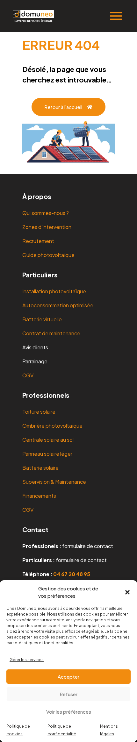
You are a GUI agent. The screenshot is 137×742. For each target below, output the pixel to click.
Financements (39, 495)
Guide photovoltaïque (48, 255)
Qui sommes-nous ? (45, 213)
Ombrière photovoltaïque (52, 425)
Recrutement (38, 241)
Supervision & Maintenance (54, 481)
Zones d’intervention (46, 227)
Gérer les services (27, 659)
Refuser (68, 694)
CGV (27, 375)
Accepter (68, 677)
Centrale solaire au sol (48, 439)
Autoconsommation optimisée (57, 305)
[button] (127, 592)
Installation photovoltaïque (54, 291)
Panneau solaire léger (47, 453)
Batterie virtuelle (42, 319)
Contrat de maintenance (51, 333)
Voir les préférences (68, 712)
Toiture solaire (38, 411)
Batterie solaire (40, 467)
